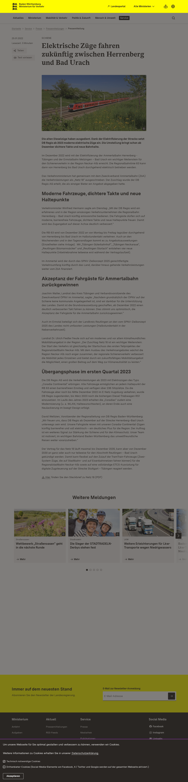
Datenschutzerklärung (85, 753)
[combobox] (144, 6)
